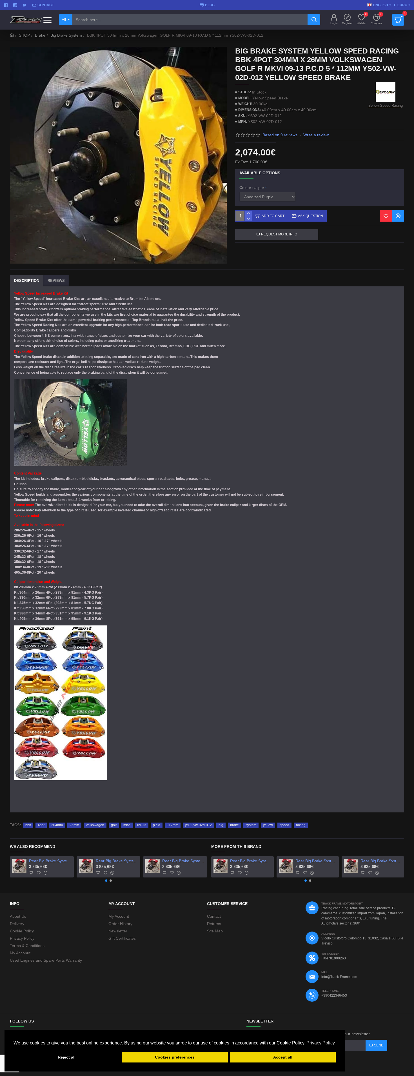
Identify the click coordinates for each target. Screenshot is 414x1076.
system (251, 825)
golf (114, 825)
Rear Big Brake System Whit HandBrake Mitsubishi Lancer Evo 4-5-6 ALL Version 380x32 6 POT (50, 861)
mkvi (126, 825)
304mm (57, 825)
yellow (268, 825)
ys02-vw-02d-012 (198, 825)
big (221, 825)
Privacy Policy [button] (320, 1043)
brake (234, 825)
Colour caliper (251, 187)
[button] (106, 880)
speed (284, 825)
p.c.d (156, 825)
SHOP (24, 35)
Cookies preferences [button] (175, 1057)
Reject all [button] (66, 1057)
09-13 (141, 825)
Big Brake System (66, 35)
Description (26, 281)
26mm (74, 825)
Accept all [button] (282, 1057)
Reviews (56, 281)
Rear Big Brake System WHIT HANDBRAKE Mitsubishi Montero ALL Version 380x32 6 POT (117, 861)
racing (301, 825)
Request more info (279, 234)
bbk (28, 825)
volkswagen (95, 825)
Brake (40, 35)
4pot (41, 825)
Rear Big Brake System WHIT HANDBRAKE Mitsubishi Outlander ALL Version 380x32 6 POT (183, 861)
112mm (172, 825)
